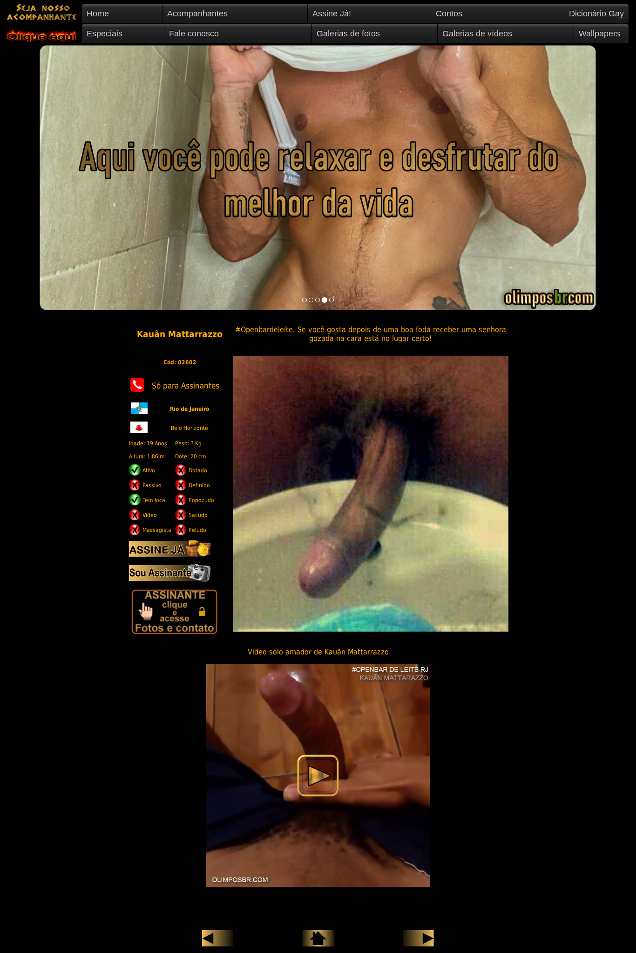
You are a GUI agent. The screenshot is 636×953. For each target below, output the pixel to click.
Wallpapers (599, 33)
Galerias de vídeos (477, 33)
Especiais (104, 33)
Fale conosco (194, 33)
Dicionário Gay (596, 13)
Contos (449, 13)
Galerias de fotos (348, 33)
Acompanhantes (197, 13)
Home (98, 13)
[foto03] (317, 300)
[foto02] (311, 300)
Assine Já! (331, 13)
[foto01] (304, 300)
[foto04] (324, 300)
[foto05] (331, 300)
